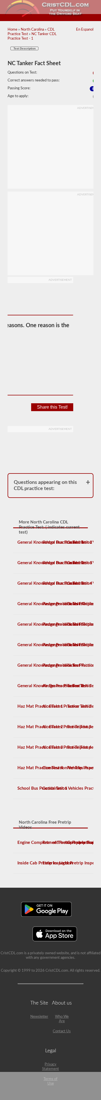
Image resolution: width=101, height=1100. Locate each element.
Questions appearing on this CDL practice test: (45, 485)
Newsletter (39, 1017)
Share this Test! (52, 407)
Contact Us (62, 1031)
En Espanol (84, 29)
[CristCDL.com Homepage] (50, 16)
